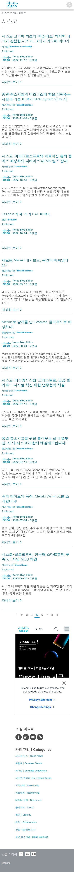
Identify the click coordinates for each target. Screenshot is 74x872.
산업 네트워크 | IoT (25, 830)
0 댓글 (33, 60)
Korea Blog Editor (23, 56)
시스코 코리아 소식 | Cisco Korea (33, 778)
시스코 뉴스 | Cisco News (29, 756)
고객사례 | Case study (27, 785)
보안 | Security (23, 815)
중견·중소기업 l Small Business (31, 837)
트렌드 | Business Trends (28, 763)
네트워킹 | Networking (27, 793)
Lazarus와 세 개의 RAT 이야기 (26, 214)
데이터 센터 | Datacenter (28, 800)
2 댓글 (33, 346)
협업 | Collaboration (26, 822)
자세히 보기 (11, 82)
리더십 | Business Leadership (31, 771)
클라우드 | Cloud (24, 807)
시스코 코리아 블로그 (14, 13)
